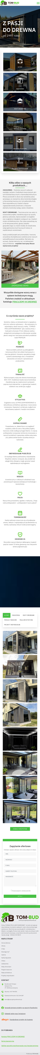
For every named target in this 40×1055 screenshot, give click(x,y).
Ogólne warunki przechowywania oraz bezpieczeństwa (19, 1046)
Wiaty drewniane (6, 967)
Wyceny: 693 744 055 (11, 991)
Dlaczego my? (5, 952)
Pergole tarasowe (6, 969)
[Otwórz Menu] (38, 3)
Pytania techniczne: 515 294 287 (14, 995)
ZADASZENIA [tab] (16, 615)
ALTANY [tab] (6, 615)
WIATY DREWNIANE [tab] (28, 615)
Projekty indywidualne (7, 975)
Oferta (3, 946)
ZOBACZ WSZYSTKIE (20, 829)
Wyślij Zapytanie (6, 958)
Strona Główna (5, 943)
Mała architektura (6, 972)
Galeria (3, 955)
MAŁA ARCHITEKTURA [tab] (26, 620)
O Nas (3, 949)
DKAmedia (35, 1053)
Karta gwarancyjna (7, 1041)
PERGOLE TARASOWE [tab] (10, 620)
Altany (3, 961)
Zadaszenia (4, 964)
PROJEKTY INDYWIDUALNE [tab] (12, 625)
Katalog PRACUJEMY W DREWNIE (13, 1037)
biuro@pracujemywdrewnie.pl (13, 999)
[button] (27, 281)
